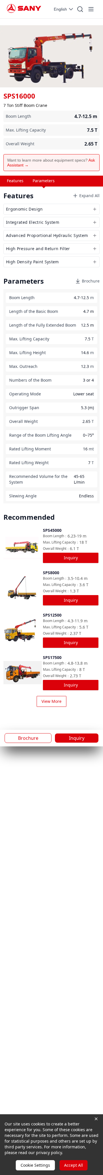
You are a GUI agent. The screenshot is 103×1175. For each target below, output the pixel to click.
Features (15, 180)
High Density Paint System (32, 261)
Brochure (91, 281)
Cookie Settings (35, 1165)
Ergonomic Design (24, 209)
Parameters (44, 180)
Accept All (73, 1165)
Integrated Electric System (32, 222)
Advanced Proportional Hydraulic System (47, 235)
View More (51, 701)
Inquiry (71, 557)
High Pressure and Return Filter (38, 248)
